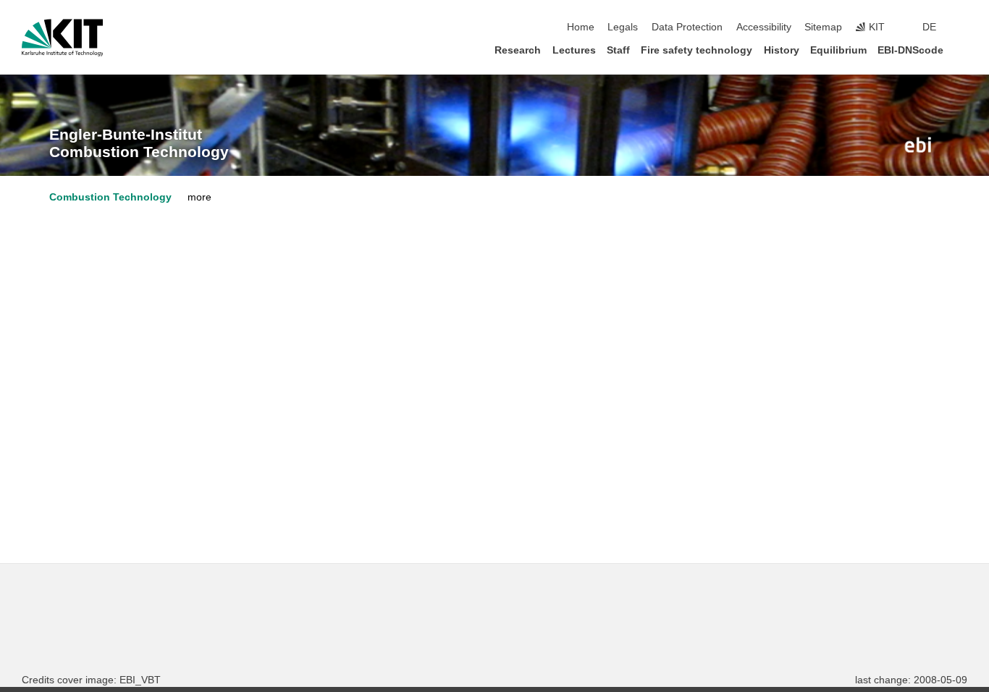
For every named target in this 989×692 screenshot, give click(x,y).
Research (517, 50)
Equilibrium (838, 50)
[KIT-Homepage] (63, 37)
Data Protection (687, 27)
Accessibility (763, 27)
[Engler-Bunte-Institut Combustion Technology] (918, 144)
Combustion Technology (110, 197)
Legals (622, 27)
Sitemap (823, 27)
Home (580, 27)
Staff (618, 50)
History (781, 50)
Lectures (574, 50)
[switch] (963, 27)
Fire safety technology (696, 50)
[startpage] (963, 49)
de (929, 27)
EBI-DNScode (910, 50)
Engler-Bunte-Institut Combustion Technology (139, 143)
